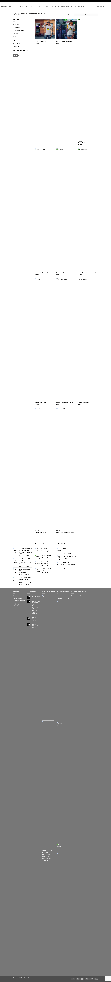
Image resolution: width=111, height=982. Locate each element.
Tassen (15, 40)
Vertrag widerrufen (76, 596)
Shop (25, 6)
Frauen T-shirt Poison (83, 142)
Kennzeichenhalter (18, 30)
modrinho (7, 6)
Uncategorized (17, 43)
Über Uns (38, 6)
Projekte (31, 6)
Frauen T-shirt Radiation (62, 272)
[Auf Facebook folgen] (107, 1)
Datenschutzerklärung (77, 6)
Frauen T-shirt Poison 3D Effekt (43, 272)
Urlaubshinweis (36, 596)
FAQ (43, 6)
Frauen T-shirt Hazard (40, 41)
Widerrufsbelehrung (58, 6)
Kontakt (48, 6)
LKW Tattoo (16, 34)
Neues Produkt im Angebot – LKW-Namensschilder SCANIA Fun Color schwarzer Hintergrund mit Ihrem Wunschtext (36, 607)
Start (15, 13)
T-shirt (14, 37)
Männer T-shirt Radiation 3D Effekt (65, 532)
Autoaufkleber (17, 24)
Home (21, 6)
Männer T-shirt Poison (83, 402)
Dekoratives (16, 27)
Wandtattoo (16, 46)
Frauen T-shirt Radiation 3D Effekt (87, 272)
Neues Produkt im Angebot (35, 619)
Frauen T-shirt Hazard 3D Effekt (64, 41)
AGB (67, 6)
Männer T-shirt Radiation (41, 532)
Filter (15, 55)
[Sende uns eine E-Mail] (108, 1)
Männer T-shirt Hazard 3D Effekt (64, 402)
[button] (103, 6)
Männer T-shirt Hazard (40, 402)
